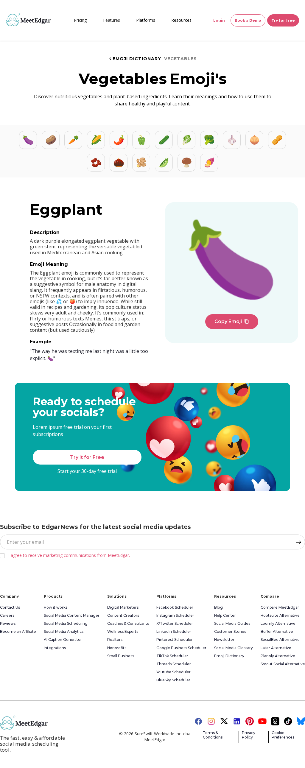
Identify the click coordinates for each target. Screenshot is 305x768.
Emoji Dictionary (134, 58)
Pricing (80, 20)
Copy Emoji (231, 321)
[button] (111, 20)
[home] (28, 19)
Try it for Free (87, 457)
